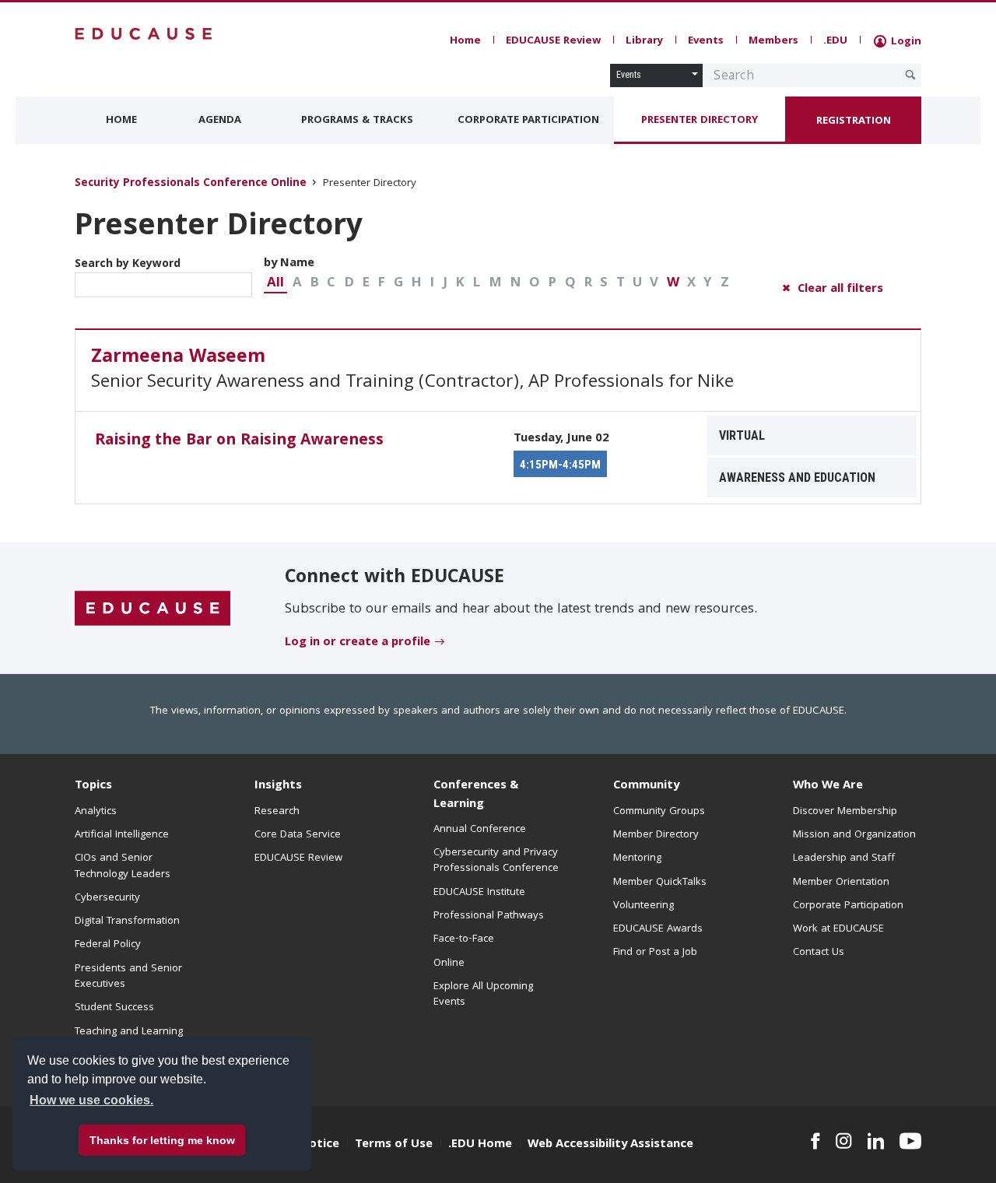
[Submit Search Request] (910, 74)
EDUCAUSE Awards (658, 929)
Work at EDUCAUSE (838, 929)
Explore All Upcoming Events (483, 994)
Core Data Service (297, 835)
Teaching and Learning (129, 1032)
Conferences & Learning (476, 795)
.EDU (835, 41)
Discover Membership (845, 811)
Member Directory (656, 835)
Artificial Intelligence (122, 835)
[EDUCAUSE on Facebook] (815, 1141)
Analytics (96, 811)
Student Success (114, 1007)
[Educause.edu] (152, 609)
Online (449, 963)
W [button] (673, 283)
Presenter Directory (699, 120)
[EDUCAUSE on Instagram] (844, 1141)
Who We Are (828, 786)
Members (773, 41)
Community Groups (659, 811)
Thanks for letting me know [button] (162, 1140)
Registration (853, 121)
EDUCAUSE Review (553, 41)
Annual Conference (479, 829)
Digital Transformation (127, 921)
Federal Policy (108, 944)
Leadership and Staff (844, 858)
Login (904, 42)
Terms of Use (394, 1145)
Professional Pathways (488, 916)
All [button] (275, 283)
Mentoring (637, 858)
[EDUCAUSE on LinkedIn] (876, 1141)
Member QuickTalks (660, 882)
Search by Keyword (128, 264)
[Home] (144, 33)
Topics (93, 786)
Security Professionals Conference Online (191, 184)
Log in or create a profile (357, 643)
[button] (275, 282)
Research (277, 811)
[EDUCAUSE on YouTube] (910, 1141)
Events (706, 41)
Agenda (219, 120)
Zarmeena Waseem (178, 358)
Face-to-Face (463, 939)
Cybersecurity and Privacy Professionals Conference (496, 860)
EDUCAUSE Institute (479, 892)
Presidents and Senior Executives (128, 976)
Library (644, 41)
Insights (278, 786)
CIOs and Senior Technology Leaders (122, 866)
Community (646, 786)
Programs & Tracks (357, 120)
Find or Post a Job (655, 952)
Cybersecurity (107, 898)
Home (465, 41)
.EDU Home (480, 1145)
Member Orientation (841, 882)
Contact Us (818, 952)
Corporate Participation (528, 120)
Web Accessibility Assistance (610, 1145)
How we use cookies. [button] (91, 1100)
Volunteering (643, 905)
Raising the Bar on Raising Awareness (239, 441)
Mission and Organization (854, 835)
